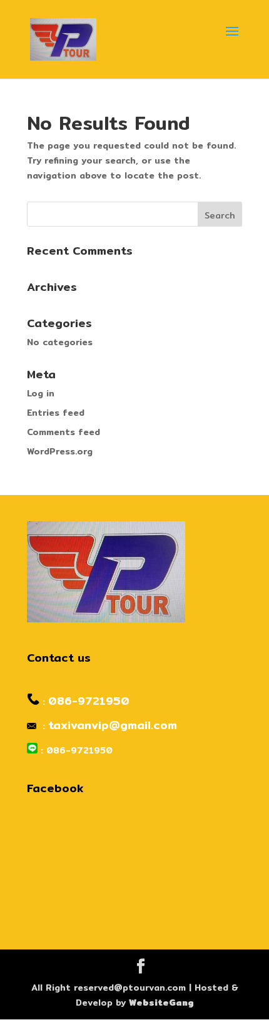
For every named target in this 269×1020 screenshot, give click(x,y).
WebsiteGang (161, 1002)
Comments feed (63, 432)
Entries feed (55, 412)
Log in (40, 393)
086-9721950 (88, 701)
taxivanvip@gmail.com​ (112, 725)
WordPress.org (60, 451)
